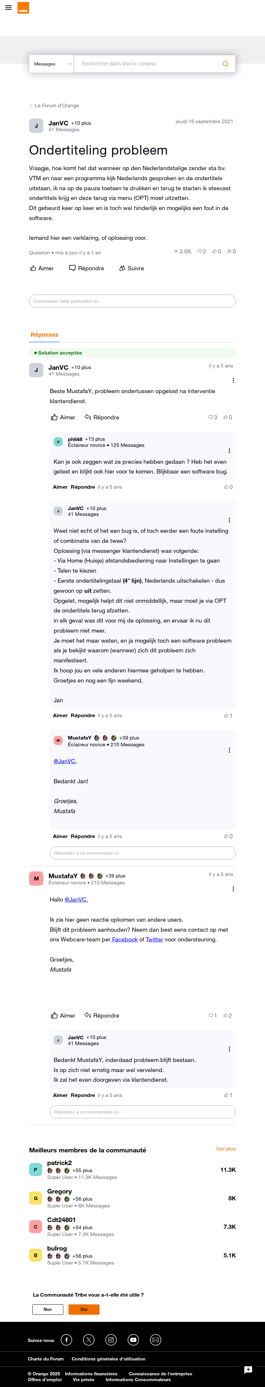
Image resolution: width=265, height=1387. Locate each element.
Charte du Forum (46, 1359)
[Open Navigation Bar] (10, 8)
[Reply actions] (229, 451)
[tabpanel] (132, 734)
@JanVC (64, 760)
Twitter (154, 939)
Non (48, 1309)
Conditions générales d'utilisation (108, 1359)
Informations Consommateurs (138, 1379)
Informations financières (91, 1374)
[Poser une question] (248, 1370)
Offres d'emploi (45, 1379)
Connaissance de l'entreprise (160, 1374)
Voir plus (226, 1149)
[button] (60, 487)
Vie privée (83, 1379)
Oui (84, 1309)
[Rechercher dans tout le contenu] (225, 64)
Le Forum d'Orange (57, 105)
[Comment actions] (233, 380)
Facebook (124, 939)
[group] (182, 251)
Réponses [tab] (44, 335)
